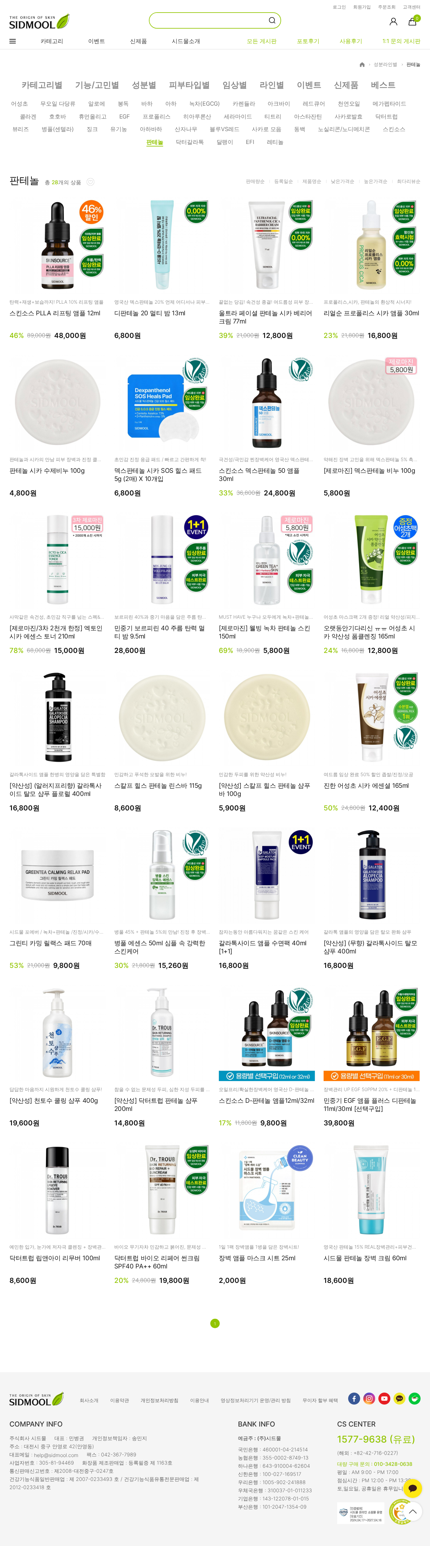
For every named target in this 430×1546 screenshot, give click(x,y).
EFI (250, 142)
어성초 (19, 103)
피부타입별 (189, 85)
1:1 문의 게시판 (401, 41)
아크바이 (279, 103)
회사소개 (89, 1400)
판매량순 (255, 181)
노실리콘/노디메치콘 (344, 129)
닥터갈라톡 (190, 142)
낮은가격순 (342, 181)
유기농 (118, 129)
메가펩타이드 (389, 103)
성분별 (144, 85)
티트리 (272, 116)
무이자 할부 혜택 (320, 1400)
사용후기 (351, 41)
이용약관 (119, 1400)
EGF (124, 116)
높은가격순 (376, 181)
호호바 (57, 116)
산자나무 (186, 129)
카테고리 (52, 41)
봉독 (123, 103)
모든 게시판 (262, 41)
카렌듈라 (244, 103)
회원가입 (362, 6)
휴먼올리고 (93, 116)
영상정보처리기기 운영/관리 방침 (256, 1400)
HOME (362, 64)
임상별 (235, 85)
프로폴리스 (157, 116)
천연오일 (349, 103)
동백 (299, 129)
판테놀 (413, 64)
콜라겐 (28, 116)
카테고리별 (42, 85)
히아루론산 (197, 116)
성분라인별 (385, 64)
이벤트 (96, 41)
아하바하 (151, 129)
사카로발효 (349, 116)
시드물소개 (186, 41)
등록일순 (283, 181)
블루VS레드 (224, 129)
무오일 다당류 (58, 103)
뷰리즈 (20, 129)
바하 (147, 103)
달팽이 (225, 142)
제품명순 (312, 181)
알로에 (96, 103)
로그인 (339, 6)
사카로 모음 (266, 129)
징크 (92, 129)
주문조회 (387, 6)
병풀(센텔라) (58, 129)
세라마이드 (238, 116)
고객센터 (412, 6)
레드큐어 (314, 103)
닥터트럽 (386, 116)
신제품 (138, 41)
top (412, 1511)
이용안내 (199, 1400)
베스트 (383, 85)
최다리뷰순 (409, 181)
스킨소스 (394, 129)
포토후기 (308, 41)
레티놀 (275, 142)
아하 (171, 103)
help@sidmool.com (56, 1455)
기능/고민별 (97, 85)
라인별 (272, 85)
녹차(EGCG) (204, 103)
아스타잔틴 (308, 116)
